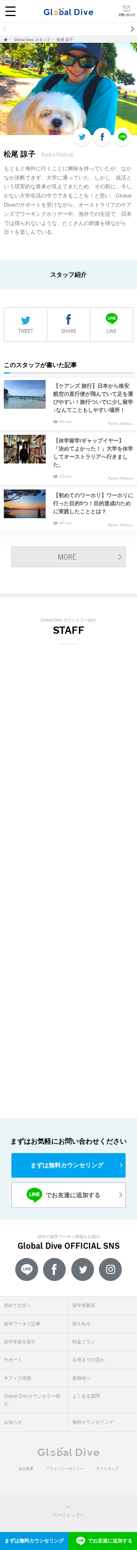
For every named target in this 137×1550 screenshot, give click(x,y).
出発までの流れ (88, 1359)
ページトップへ (68, 1515)
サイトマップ (107, 1469)
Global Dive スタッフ (32, 40)
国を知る (81, 1323)
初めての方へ (26, 29)
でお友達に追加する (66, 1195)
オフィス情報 (17, 1378)
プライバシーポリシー (65, 1469)
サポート (13, 1359)
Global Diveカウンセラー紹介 (32, 1399)
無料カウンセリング (92, 1422)
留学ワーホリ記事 (22, 1323)
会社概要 (25, 1469)
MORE (67, 556)
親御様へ (81, 1378)
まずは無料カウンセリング (67, 1165)
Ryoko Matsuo (120, 423)
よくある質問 (86, 1396)
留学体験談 (74, 29)
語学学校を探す (20, 1341)
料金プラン (83, 1341)
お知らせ (13, 1422)
